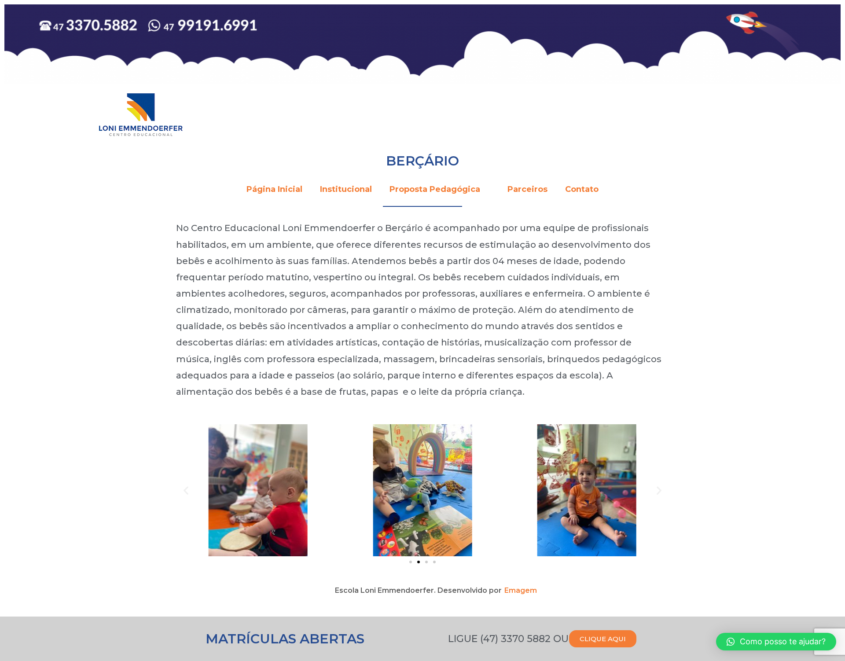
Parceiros (527, 189)
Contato (582, 189)
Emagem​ (520, 590)
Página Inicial (274, 189)
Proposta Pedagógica (434, 189)
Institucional (346, 189)
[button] (410, 562)
